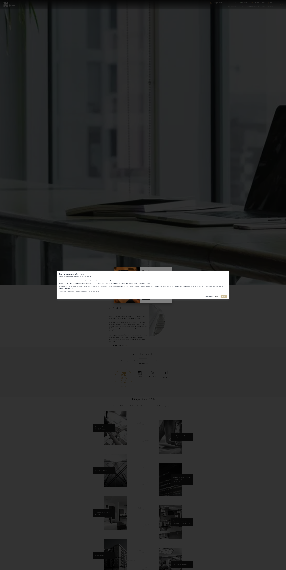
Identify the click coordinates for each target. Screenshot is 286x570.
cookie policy (87, 291)
